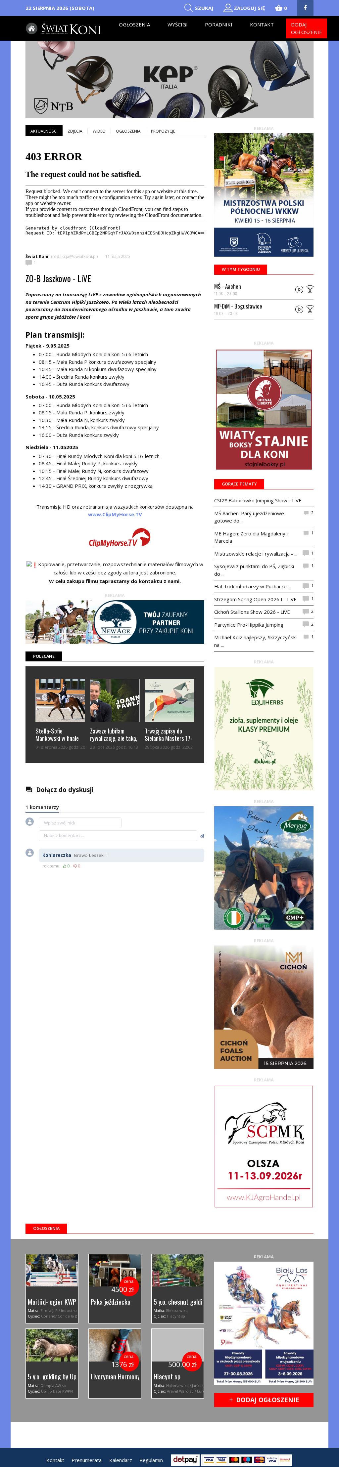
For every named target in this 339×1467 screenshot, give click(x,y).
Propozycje (163, 131)
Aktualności (44, 131)
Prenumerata (87, 1460)
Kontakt (262, 24)
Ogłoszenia (134, 24)
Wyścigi (178, 24)
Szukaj (204, 8)
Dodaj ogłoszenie (306, 28)
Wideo (99, 131)
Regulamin (151, 1460)
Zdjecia (75, 131)
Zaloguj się (249, 8)
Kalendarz (120, 1460)
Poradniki (218, 24)
